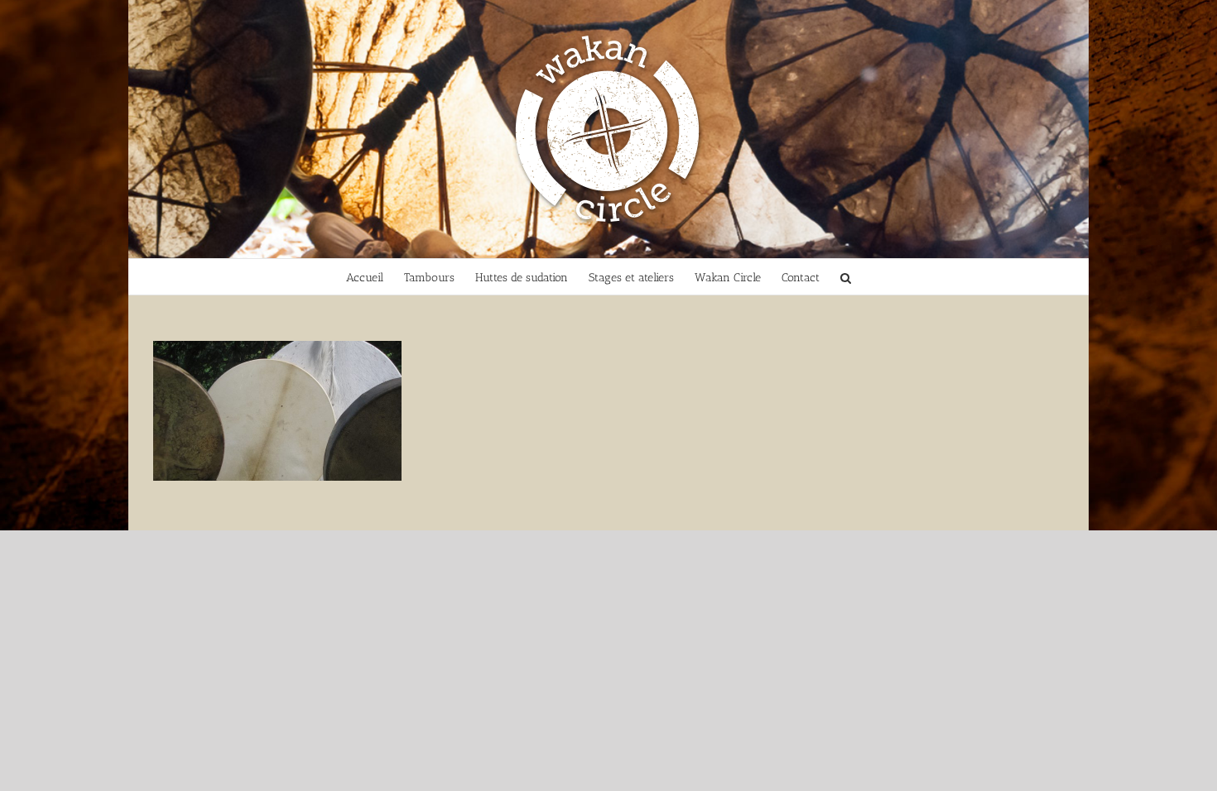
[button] (845, 277)
